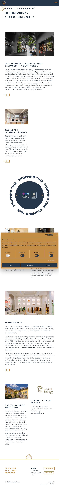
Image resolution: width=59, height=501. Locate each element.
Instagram (49, 468)
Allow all (48, 265)
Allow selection (29, 265)
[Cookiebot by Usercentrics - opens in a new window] (46, 235)
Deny (10, 265)
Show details (51, 260)
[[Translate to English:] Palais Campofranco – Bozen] (29, 3)
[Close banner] (56, 234)
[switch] (22, 255)
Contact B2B (51, 482)
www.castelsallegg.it (37, 413)
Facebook (48, 472)
